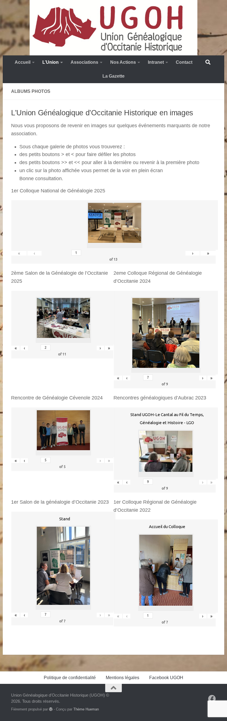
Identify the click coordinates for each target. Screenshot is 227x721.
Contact (184, 62)
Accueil (22, 62)
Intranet (156, 62)
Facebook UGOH (166, 677)
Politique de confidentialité (70, 677)
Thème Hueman (86, 709)
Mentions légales (122, 677)
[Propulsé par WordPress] (51, 709)
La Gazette (113, 76)
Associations (84, 62)
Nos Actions (123, 62)
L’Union (50, 62)
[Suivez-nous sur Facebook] (212, 699)
